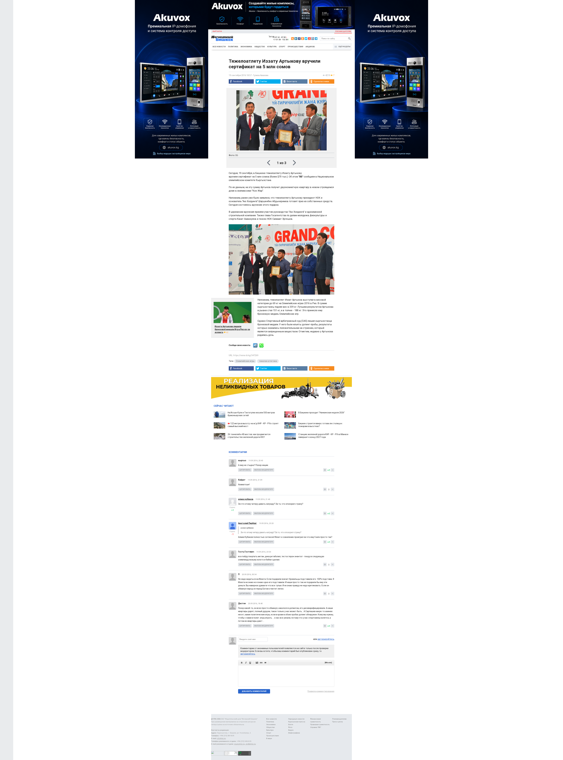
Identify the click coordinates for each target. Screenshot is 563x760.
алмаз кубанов (245, 499)
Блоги (290, 725)
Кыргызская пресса (296, 722)
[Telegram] (316, 38)
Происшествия (295, 47)
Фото (290, 727)
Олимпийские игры (245, 361)
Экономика (246, 47)
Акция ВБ (310, 47)
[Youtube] (309, 38)
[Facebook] (299, 38)
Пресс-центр (337, 722)
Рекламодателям (343, 31)
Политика (233, 47)
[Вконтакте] (296, 38)
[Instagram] (312, 38)
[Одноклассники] (302, 38)
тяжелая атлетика (268, 361)
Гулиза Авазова (260, 75)
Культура (272, 47)
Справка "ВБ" (315, 727)
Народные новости (296, 719)
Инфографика (294, 733)
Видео (291, 730)
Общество (259, 47)
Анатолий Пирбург (247, 523)
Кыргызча (217, 31)
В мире (269, 738)
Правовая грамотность (320, 725)
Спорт (282, 47)
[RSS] (292, 38)
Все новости (219, 47)
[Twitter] (306, 38)
